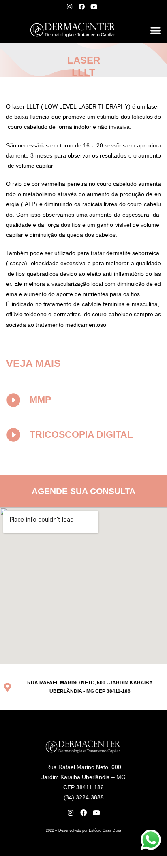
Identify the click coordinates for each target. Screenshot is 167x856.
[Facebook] (81, 6)
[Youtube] (94, 6)
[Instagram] (69, 6)
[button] (155, 30)
